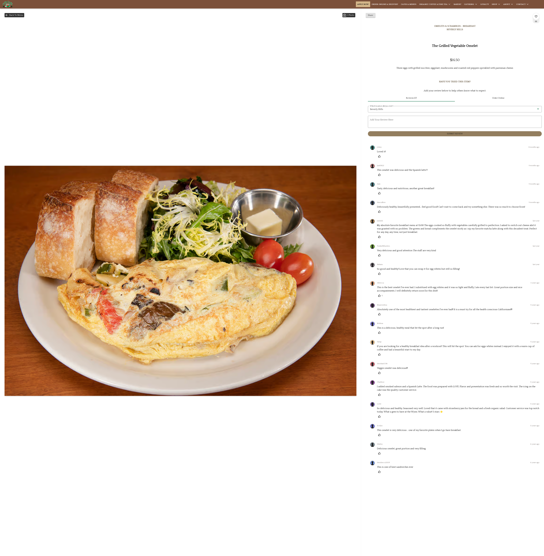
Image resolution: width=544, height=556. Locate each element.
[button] (435, 4)
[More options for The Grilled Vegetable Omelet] (536, 16)
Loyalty (484, 4)
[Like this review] (380, 156)
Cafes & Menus (408, 4)
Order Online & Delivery (385, 4)
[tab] (411, 98)
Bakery (457, 4)
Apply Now (363, 4)
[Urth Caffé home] (15, 4)
